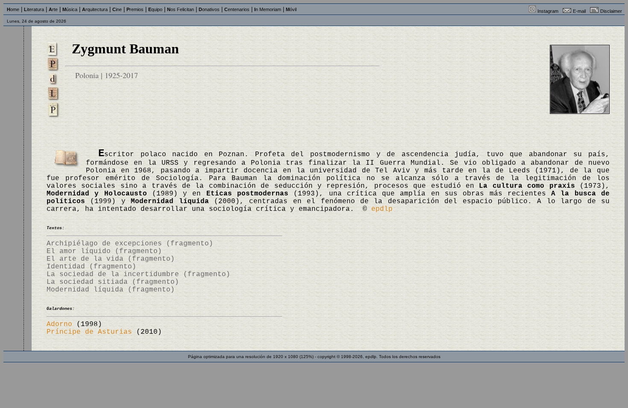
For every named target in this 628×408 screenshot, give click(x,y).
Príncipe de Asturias (89, 332)
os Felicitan (180, 9)
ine (117, 9)
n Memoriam (267, 9)
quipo (155, 9)
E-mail (579, 11)
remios (135, 9)
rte (53, 9)
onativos (209, 9)
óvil (291, 9)
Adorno (59, 324)
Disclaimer (611, 11)
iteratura (34, 9)
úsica (69, 9)
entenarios (236, 9)
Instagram (547, 11)
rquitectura (95, 9)
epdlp (382, 209)
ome (13, 9)
